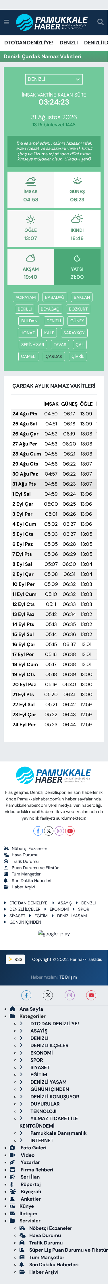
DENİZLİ (69, 42)
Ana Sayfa (31, 1009)
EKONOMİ (59, 909)
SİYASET (17, 916)
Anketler (30, 1199)
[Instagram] (59, 831)
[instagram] (70, 995)
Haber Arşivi (23, 887)
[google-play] (54, 935)
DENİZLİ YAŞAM (72, 916)
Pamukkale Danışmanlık (58, 1133)
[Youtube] (70, 831)
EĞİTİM (41, 916)
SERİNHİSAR (32, 344)
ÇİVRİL (78, 356)
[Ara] (100, 22)
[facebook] (26, 995)
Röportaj (30, 1184)
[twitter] (48, 995)
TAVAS (60, 344)
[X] (48, 831)
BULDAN (29, 321)
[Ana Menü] (6, 22)
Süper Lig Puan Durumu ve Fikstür (68, 1250)
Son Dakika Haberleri (31, 881)
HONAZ (27, 333)
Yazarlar (30, 1162)
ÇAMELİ (28, 356)
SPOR (83, 909)
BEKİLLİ (25, 309)
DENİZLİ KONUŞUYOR (54, 1096)
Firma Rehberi (36, 1170)
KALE (49, 333)
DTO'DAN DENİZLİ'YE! (28, 42)
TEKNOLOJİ (43, 1111)
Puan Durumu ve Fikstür (35, 868)
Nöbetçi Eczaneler (29, 848)
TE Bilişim (68, 977)
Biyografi (30, 1191)
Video (27, 1155)
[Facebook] (38, 831)
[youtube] (91, 995)
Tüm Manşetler (26, 874)
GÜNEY (77, 321)
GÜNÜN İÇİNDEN (25, 922)
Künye (27, 1206)
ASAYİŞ (65, 903)
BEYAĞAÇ (50, 309)
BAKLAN (82, 297)
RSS (18, 959)
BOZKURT (78, 309)
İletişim (28, 1213)
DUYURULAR (44, 1104)
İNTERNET (41, 1140)
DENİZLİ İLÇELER (25, 909)
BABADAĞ (54, 297)
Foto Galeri (33, 1147)
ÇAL (80, 344)
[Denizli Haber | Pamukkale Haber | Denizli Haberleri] (52, 22)
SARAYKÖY (74, 333)
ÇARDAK (54, 356)
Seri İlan (30, 1177)
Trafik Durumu (25, 861)
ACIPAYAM (26, 297)
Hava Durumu (25, 855)
